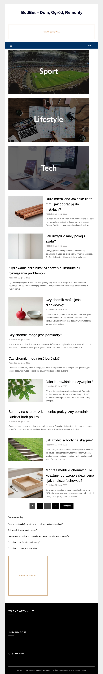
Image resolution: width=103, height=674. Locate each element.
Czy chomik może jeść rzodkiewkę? (24, 542)
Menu (90, 45)
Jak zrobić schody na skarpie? (69, 440)
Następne (67, 506)
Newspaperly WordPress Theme (72, 670)
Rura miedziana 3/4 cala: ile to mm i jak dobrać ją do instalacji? (69, 204)
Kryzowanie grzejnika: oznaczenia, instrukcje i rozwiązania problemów (38, 536)
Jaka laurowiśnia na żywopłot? (69, 382)
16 (55, 506)
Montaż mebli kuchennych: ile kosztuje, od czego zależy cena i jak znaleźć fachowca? (70, 475)
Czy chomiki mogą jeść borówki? (34, 358)
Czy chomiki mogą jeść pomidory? (35, 335)
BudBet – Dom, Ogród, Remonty (51, 12)
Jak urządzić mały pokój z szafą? (22, 530)
